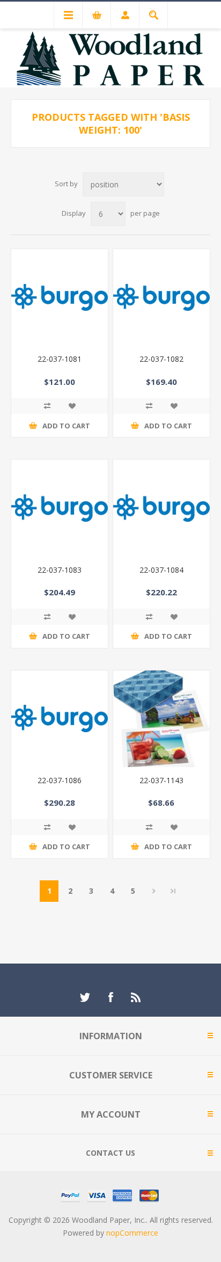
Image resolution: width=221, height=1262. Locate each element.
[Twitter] (84, 997)
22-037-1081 (60, 359)
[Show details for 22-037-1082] (161, 297)
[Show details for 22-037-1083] (59, 507)
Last (173, 891)
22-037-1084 (161, 570)
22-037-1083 (60, 570)
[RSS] (136, 997)
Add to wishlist (72, 406)
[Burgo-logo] (59, 718)
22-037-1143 (161, 780)
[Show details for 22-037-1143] (161, 718)
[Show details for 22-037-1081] (59, 297)
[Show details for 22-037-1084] (161, 507)
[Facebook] (110, 997)
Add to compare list (47, 406)
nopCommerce (132, 1233)
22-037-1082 (161, 359)
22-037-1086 (60, 780)
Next (153, 891)
